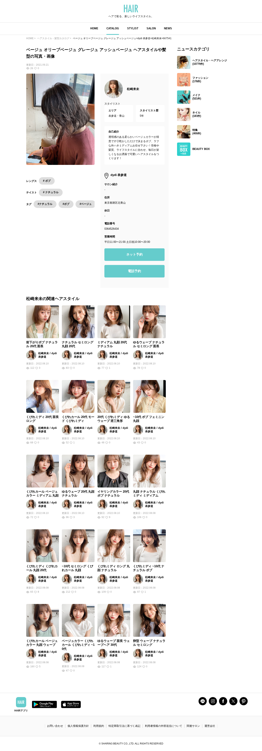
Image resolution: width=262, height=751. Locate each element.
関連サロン (193, 725)
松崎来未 (133, 89)
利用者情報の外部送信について (163, 725)
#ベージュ (86, 203)
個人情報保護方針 (78, 725)
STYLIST (132, 28)
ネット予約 (134, 254)
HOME (94, 28)
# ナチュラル (51, 192)
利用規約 (98, 725)
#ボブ (66, 203)
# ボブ (47, 180)
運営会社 (209, 725)
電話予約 (134, 271)
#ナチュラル (45, 203)
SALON (151, 28)
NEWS (168, 28)
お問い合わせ (55, 725)
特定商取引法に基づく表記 (124, 725)
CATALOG (112, 28)
